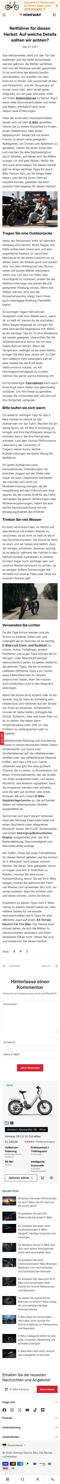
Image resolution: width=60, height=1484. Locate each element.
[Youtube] (27, 1410)
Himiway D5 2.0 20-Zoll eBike (22, 1136)
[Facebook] (14, 951)
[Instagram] (12, 1410)
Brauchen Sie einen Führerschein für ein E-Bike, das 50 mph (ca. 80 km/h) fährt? (37, 1202)
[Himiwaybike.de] (30, 15)
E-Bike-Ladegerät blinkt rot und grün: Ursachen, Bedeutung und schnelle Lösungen (37, 1339)
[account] (38, 1479)
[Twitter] (27, 951)
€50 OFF (2, 738)
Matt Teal (6, 1123)
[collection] (7, 1479)
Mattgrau (11, 1123)
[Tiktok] (35, 1410)
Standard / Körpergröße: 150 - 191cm (26, 1129)
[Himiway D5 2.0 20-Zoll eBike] (30, 1102)
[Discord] (43, 1410)
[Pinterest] (21, 951)
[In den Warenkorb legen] (42, 1177)
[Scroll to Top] (54, 1462)
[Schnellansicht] (51, 1178)
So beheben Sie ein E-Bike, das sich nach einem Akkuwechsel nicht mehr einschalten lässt (36, 1248)
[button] (54, 15)
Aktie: (5, 951)
